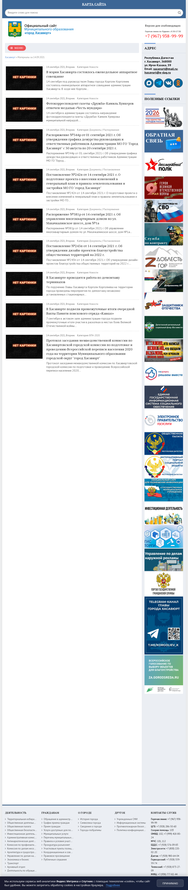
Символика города (90, 822)
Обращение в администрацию (60, 819)
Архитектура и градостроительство (26, 852)
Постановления (111, 169)
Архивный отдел (16, 866)
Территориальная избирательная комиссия (30, 819)
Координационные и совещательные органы (68, 852)
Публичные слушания (55, 859)
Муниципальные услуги (56, 833)
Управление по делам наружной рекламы (29, 855)
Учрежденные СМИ (127, 819)
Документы (95, 129)
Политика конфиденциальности (134, 830)
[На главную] (51, 29)
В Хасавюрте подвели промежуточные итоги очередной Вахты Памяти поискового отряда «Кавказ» (90, 311)
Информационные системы (131, 822)
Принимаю (170, 883)
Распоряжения (111, 129)
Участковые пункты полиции (59, 848)
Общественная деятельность (22, 822)
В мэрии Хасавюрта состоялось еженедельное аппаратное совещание (91, 74)
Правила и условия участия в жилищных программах (72, 841)
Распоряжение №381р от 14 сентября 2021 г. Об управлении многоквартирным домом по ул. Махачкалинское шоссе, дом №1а (83, 218)
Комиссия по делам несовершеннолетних (29, 848)
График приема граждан (57, 822)
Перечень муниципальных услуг (60, 837)
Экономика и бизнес (18, 859)
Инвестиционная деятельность (23, 833)
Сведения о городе (91, 826)
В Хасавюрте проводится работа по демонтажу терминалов (83, 279)
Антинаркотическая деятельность (25, 841)
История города (89, 819)
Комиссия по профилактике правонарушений (31, 844)
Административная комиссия (22, 837)
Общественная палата (19, 826)
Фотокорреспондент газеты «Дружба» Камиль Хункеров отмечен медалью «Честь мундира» (90, 105)
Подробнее (113, 885)
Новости (93, 67)
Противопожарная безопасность (134, 826)
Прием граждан (52, 826)
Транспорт (13, 863)
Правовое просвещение (57, 855)
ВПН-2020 (94, 335)
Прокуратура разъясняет (57, 844)
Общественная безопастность (23, 830)
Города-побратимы (90, 830)
